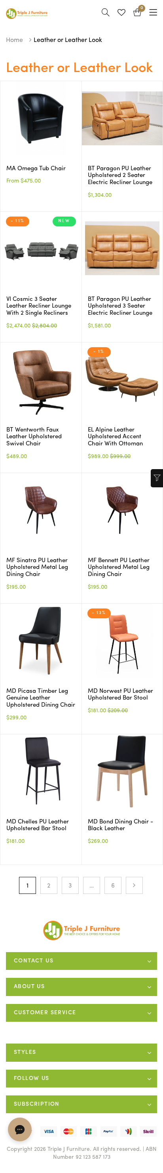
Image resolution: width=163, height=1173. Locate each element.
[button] (137, 13)
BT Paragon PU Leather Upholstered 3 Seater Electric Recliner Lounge (120, 306)
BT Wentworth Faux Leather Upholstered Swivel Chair (34, 437)
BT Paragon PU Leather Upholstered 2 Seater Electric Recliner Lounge (120, 176)
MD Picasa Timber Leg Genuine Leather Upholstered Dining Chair (40, 698)
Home (14, 40)
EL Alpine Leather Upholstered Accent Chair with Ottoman (115, 437)
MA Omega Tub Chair (36, 169)
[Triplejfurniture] (81, 930)
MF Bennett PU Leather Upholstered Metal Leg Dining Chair (119, 568)
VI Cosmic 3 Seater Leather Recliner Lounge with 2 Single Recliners (38, 306)
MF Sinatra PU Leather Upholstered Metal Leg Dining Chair (37, 568)
